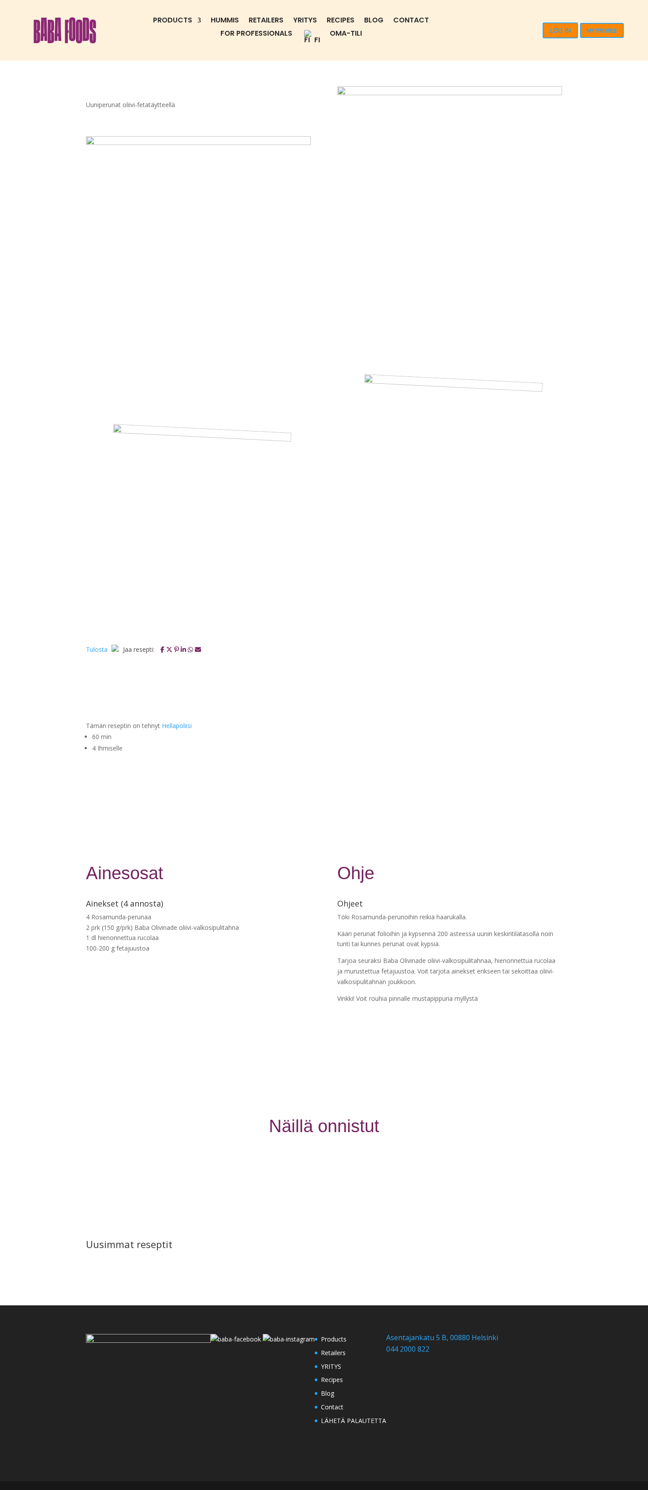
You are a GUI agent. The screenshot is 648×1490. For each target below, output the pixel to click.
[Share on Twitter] (170, 649)
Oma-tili (346, 34)
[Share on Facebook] (163, 649)
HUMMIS (225, 21)
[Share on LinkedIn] (184, 649)
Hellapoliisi (177, 725)
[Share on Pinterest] (177, 649)
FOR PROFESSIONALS (256, 34)
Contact (411, 21)
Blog (374, 21)
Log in (560, 30)
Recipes (340, 21)
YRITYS (305, 21)
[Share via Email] (198, 649)
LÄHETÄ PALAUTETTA (353, 1420)
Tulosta (97, 649)
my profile (602, 30)
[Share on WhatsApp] (191, 649)
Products (172, 21)
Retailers (266, 21)
